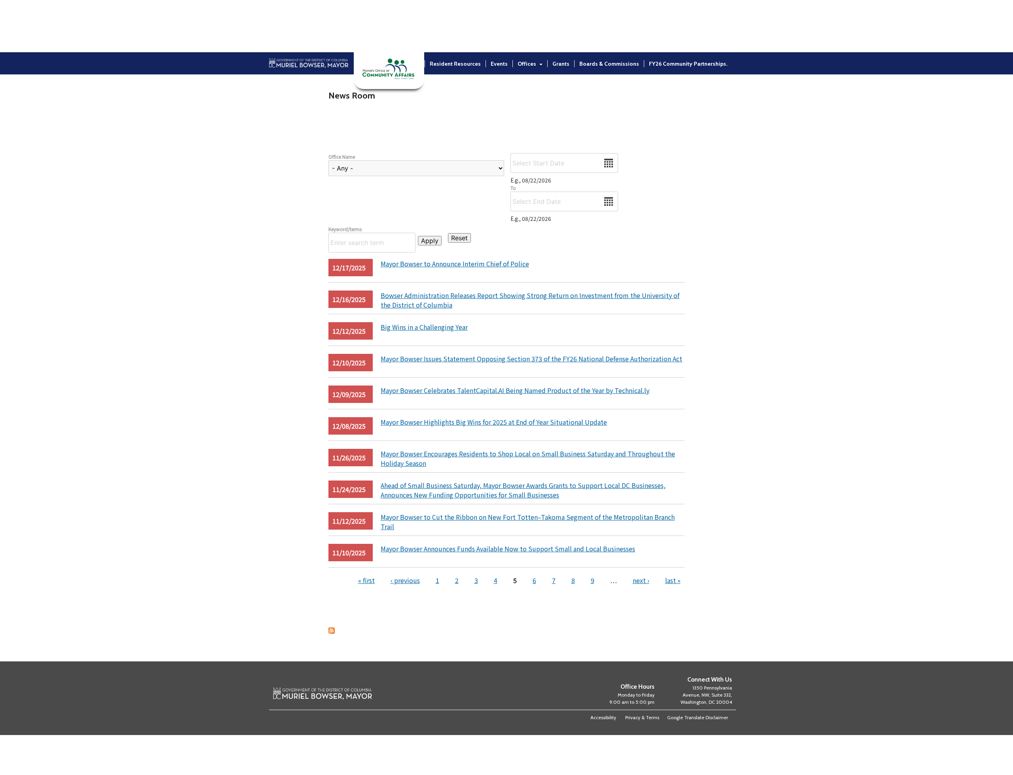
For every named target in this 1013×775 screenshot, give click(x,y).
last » (673, 580)
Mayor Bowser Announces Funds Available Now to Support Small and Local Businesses (508, 548)
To (513, 187)
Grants (560, 63)
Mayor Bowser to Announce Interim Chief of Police (455, 263)
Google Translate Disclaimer (697, 717)
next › (641, 580)
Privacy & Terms (642, 717)
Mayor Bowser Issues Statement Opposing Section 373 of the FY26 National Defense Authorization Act (531, 358)
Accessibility (603, 717)
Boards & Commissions (609, 63)
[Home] (308, 84)
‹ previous (405, 580)
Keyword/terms (345, 229)
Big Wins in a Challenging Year (424, 327)
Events (499, 63)
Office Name (341, 156)
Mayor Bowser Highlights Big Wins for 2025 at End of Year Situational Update (494, 422)
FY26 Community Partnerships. (688, 63)
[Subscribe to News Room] (331, 631)
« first (366, 580)
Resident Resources (455, 63)
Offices (527, 63)
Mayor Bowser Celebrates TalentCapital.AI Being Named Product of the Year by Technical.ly (515, 390)
